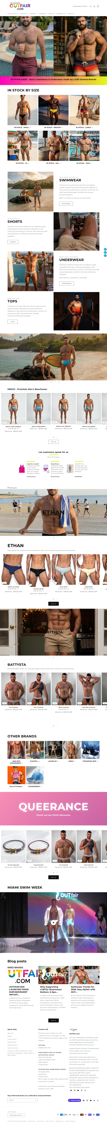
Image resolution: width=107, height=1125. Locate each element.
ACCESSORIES (34, 786)
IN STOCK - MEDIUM (52, 127)
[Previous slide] (48, 382)
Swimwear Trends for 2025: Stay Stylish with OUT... (83, 989)
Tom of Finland (15, 786)
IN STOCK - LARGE (83, 127)
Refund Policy (12, 1042)
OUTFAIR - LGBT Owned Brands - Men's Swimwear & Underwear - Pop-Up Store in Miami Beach (21, 1053)
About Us (10, 1033)
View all (53, 442)
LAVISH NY (52, 761)
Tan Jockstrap (13, 707)
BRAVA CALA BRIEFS (88, 426)
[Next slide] (55, 382)
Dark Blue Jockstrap (88, 707)
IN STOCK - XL (21, 163)
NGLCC (91, 1045)
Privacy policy (40, 1121)
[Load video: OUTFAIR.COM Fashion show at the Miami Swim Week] (53, 922)
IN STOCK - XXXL (83, 163)
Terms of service (50, 1121)
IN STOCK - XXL (52, 163)
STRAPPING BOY (89, 761)
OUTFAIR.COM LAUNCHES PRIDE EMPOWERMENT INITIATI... (19, 991)
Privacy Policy (12, 1039)
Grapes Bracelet (38, 865)
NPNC (71, 761)
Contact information (70, 1121)
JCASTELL (34, 761)
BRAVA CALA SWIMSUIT (63, 426)
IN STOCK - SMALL (21, 127)
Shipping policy (60, 1121)
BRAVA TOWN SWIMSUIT (13, 426)
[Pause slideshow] (59, 382)
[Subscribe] (36, 1100)
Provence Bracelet (13, 865)
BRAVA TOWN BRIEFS (38, 426)
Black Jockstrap (64, 707)
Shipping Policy (12, 1045)
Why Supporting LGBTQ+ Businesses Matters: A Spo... (51, 989)
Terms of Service (13, 1048)
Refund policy (31, 1121)
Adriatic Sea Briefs (13, 587)
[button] (13, 13)
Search (10, 1036)
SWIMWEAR (66, 203)
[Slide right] (57, 437)
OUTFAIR (14, 1121)
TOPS (13, 321)
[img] (53, 454)
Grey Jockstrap (38, 707)
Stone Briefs (63, 587)
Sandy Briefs (89, 587)
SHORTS (13, 242)
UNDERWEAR (66, 283)
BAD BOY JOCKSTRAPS (15, 762)
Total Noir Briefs (38, 589)
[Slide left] (50, 437)
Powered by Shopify (21, 1121)
